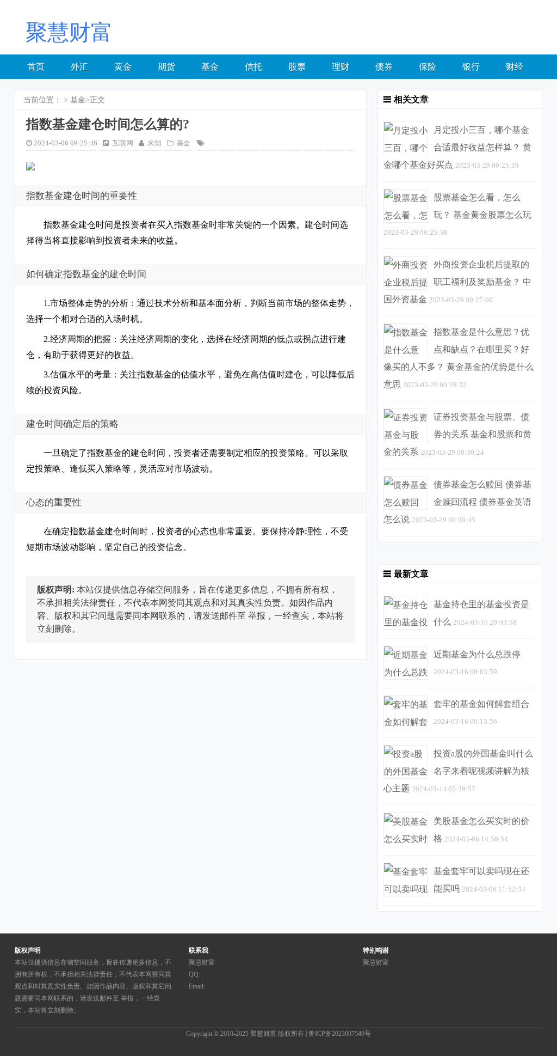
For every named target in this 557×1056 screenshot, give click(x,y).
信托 (253, 66)
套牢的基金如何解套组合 (481, 704)
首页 (36, 66)
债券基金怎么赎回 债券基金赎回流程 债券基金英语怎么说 (457, 502)
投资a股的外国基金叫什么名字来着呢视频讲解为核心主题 (458, 771)
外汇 (79, 66)
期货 (166, 66)
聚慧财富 (263, 1033)
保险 (427, 66)
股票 (297, 66)
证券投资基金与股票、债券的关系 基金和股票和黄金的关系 (457, 434)
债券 (384, 66)
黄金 (123, 66)
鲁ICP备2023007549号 (339, 1033)
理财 (340, 66)
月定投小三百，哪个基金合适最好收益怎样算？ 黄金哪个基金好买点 (457, 147)
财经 (514, 66)
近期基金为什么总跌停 (477, 654)
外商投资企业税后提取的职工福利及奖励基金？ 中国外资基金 (457, 282)
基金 (210, 66)
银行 (471, 66)
